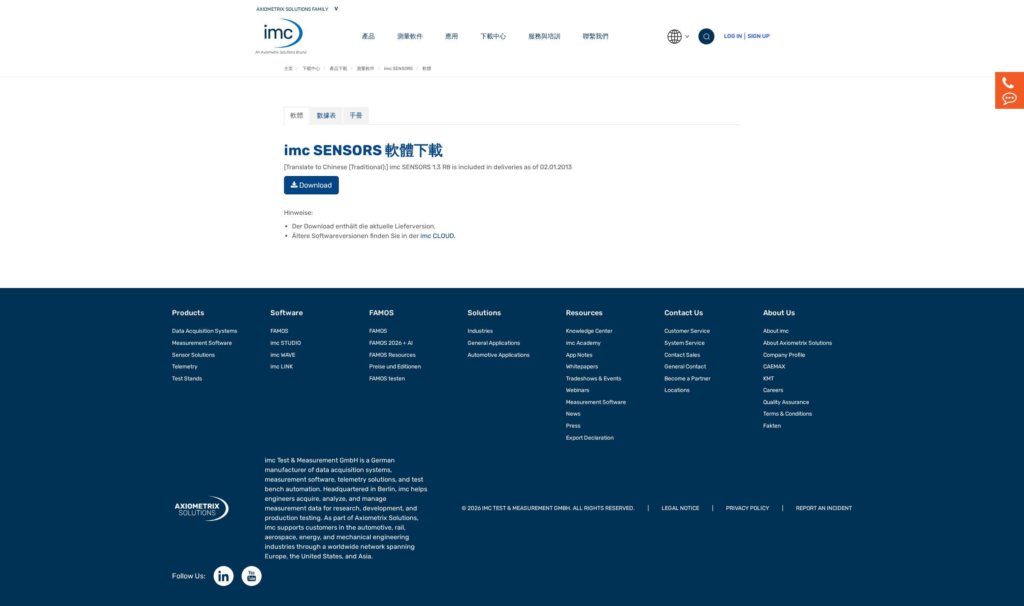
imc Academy (583, 343)
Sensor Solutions (193, 355)
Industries (480, 331)
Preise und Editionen (395, 366)
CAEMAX (774, 366)
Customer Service (687, 331)
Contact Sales (682, 355)
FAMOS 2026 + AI (391, 343)
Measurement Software (202, 343)
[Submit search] (706, 36)
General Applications (494, 343)
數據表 (326, 115)
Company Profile (784, 355)
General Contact (685, 366)
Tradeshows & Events (593, 378)
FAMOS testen (387, 378)
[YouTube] (252, 576)
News (573, 413)
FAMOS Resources (392, 355)
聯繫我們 (595, 36)
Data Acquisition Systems (204, 331)
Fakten (772, 425)
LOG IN (733, 36)
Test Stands (187, 378)
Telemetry (185, 366)
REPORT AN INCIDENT (824, 508)
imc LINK (281, 366)
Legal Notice (680, 508)
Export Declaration (590, 437)
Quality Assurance (786, 402)
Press (573, 425)
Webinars (577, 390)
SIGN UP (759, 36)
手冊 (356, 115)
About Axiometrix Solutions (797, 343)
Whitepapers (582, 366)
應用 (451, 36)
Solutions (484, 312)
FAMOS (279, 331)
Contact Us (683, 312)
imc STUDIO (285, 343)
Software (286, 312)
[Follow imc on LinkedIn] (224, 576)
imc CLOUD (437, 236)
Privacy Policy (747, 508)
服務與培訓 (544, 36)
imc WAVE (282, 355)
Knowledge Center (589, 331)
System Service (684, 343)
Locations (677, 390)
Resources (584, 312)
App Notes (579, 355)
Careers (773, 390)
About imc (776, 331)
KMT (768, 378)
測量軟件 (410, 36)
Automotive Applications (499, 355)
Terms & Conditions (787, 413)
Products (188, 312)
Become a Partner (687, 378)
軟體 (296, 115)
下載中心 (493, 36)
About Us (779, 312)
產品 (368, 36)
